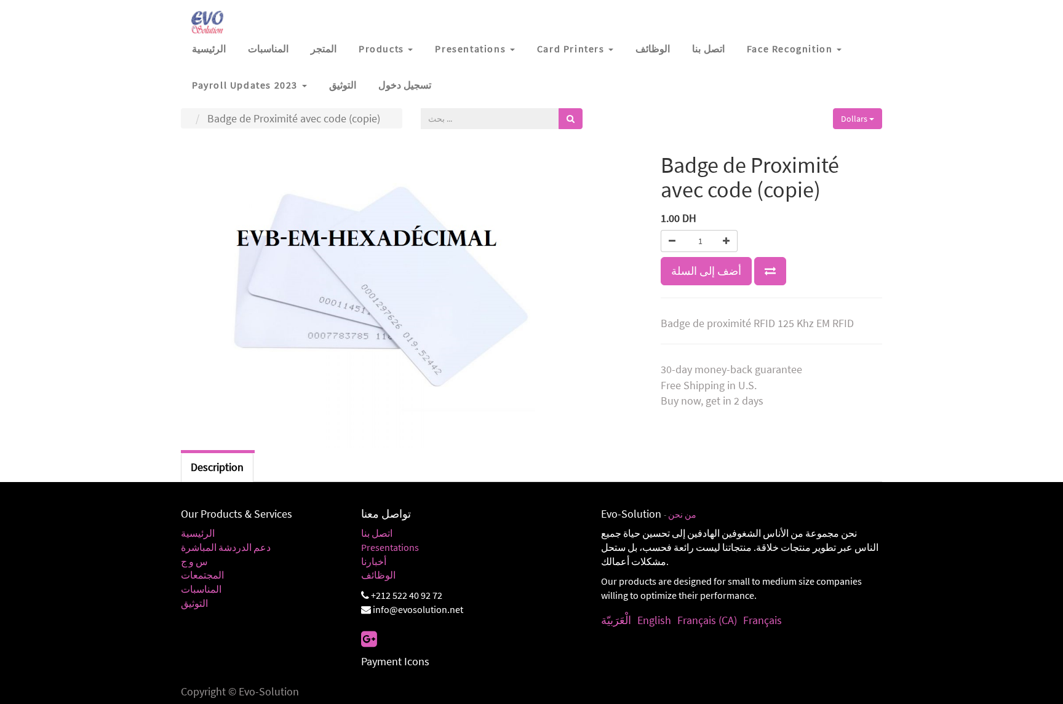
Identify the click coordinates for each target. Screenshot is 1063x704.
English (654, 620)
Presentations (390, 547)
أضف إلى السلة (706, 271)
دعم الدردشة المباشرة (226, 547)
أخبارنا (373, 561)
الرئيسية (198, 533)
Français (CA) (707, 620)
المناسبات (201, 589)
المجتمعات (202, 575)
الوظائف (378, 575)
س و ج (194, 561)
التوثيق (194, 603)
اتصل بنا (376, 533)
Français (762, 620)
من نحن (682, 515)
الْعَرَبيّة (616, 620)
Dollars (855, 118)
